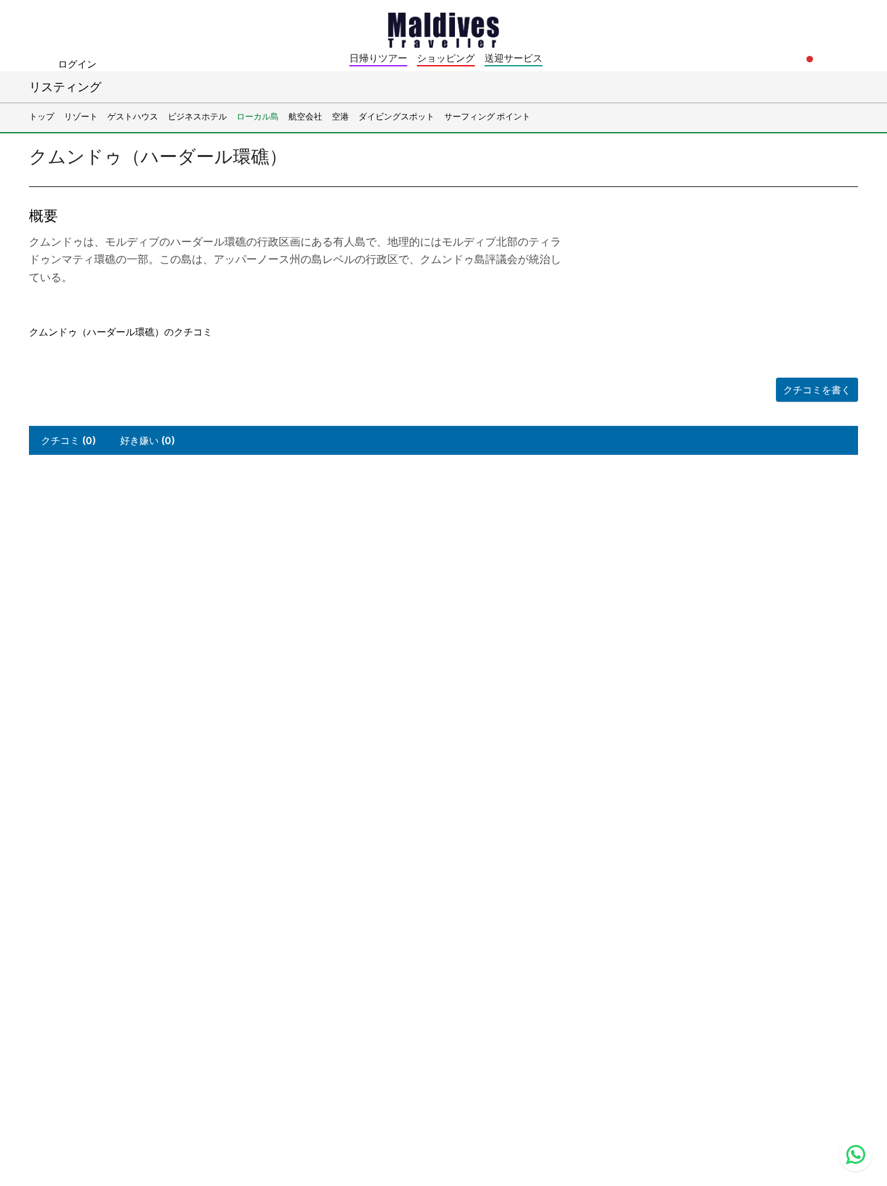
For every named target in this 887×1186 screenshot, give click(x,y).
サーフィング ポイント (487, 116)
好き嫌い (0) (147, 440)
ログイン (77, 64)
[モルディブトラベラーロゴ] (443, 29)
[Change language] (809, 59)
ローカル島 (258, 116)
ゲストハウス (132, 116)
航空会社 (305, 116)
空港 (340, 116)
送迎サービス (513, 58)
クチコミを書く (817, 390)
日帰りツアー (378, 58)
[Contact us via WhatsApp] (855, 1154)
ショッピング (446, 58)
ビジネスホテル (197, 116)
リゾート (81, 116)
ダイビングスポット (396, 116)
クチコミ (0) (68, 440)
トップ (41, 116)
